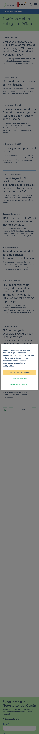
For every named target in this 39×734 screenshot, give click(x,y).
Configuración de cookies (19, 384)
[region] (19, 367)
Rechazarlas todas (19, 378)
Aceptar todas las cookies (19, 372)
